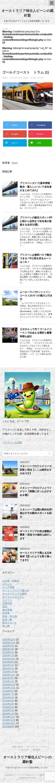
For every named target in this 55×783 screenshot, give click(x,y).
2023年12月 (8, 675)
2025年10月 (8, 642)
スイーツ (7, 600)
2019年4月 (8, 704)
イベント (7, 584)
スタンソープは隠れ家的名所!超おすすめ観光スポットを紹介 (36, 513)
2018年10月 (8, 723)
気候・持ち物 (9, 616)
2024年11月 (8, 658)
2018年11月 (8, 720)
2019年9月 (8, 691)
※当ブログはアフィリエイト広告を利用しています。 (28, 768)
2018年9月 (8, 726)
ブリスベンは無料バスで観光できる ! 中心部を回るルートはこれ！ (36, 258)
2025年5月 (8, 646)
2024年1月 (8, 671)
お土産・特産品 (10, 580)
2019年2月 (8, 710)
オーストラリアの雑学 (14, 593)
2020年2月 (8, 681)
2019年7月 (8, 694)
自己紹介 (36, 750)
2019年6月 (8, 697)
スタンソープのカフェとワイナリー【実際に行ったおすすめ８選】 (36, 491)
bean (15, 162)
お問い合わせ (17, 747)
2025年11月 (8, 639)
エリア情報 (8, 587)
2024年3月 (8, 665)
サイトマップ (32, 747)
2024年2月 (8, 668)
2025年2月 (8, 652)
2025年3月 (8, 649)
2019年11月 (8, 684)
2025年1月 (8, 655)
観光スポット (9, 622)
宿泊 (4, 606)
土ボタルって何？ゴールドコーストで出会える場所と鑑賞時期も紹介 (36, 333)
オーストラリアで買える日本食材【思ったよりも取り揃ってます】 (36, 556)
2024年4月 (8, 662)
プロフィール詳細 (12, 442)
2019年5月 (8, 700)
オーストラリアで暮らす (15, 590)
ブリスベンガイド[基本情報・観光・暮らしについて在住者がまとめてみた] (36, 187)
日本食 (6, 613)
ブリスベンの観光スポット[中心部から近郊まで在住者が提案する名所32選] (36, 221)
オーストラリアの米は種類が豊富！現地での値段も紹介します (36, 535)
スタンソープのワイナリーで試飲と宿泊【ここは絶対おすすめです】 (36, 470)
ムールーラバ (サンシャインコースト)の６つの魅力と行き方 (36, 295)
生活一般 (7, 619)
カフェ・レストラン (13, 597)
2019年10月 (8, 688)
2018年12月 (8, 717)
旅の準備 (7, 609)
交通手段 (7, 603)
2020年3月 (8, 678)
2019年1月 (8, 713)
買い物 (6, 626)
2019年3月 (8, 707)
